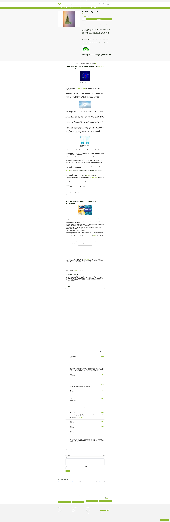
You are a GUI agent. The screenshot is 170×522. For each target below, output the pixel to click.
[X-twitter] (105, 510)
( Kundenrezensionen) (89, 16)
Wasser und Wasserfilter (64, 9)
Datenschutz (88, 510)
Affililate (73, 514)
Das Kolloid (68, 170)
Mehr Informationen (79, 417)
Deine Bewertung (68, 453)
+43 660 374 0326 (64, 512)
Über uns (73, 509)
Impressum (87, 511)
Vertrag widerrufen (89, 514)
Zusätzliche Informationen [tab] (84, 63)
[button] (109, 4)
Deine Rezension (68, 457)
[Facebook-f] (101, 510)
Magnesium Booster (92, 40)
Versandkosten (106, 498)
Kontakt (73, 511)
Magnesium (75, 270)
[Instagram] (103, 510)
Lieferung (87, 513)
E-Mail (86, 466)
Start (59, 9)
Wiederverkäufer (75, 516)
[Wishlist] (69, 482)
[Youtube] (107, 510)
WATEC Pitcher (94, 177)
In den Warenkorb (99, 19)
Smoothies (98, 261)
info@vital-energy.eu (64, 513)
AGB (86, 509)
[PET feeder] (105, 487)
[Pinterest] (108, 510)
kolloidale (95, 235)
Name (67, 466)
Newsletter (74, 512)
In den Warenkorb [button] (64, 501)
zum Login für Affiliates (79, 514)
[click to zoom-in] (69, 19)
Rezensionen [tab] (93, 63)
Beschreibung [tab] (77, 63)
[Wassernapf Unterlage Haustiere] (78, 487)
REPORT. (82, 174)
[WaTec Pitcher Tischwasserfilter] (64, 487)
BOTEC (87, 175)
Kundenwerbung (74, 515)
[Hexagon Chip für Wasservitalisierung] (92, 487)
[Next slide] (78, 19)
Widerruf (87, 512)
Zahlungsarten (74, 510)
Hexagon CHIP (100, 37)
